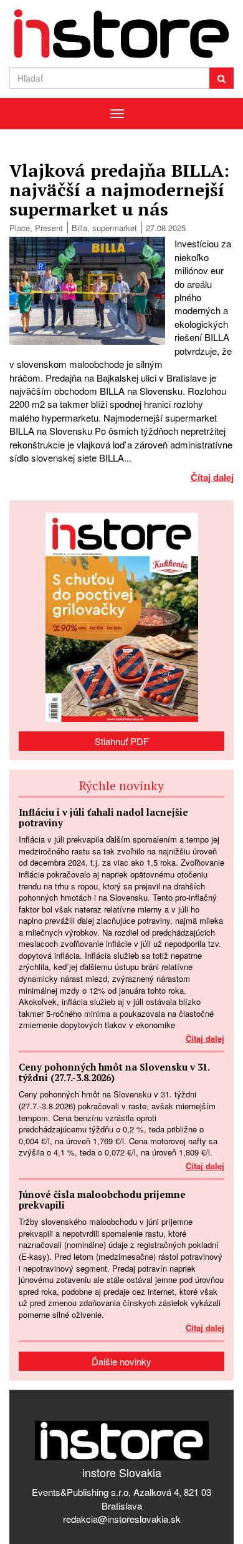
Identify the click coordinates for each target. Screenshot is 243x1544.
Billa (79, 228)
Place (19, 228)
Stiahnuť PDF (122, 741)
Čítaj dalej (212, 477)
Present (49, 228)
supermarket (114, 228)
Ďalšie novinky (121, 1361)
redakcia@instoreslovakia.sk (122, 1518)
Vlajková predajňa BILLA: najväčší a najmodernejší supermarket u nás (119, 189)
